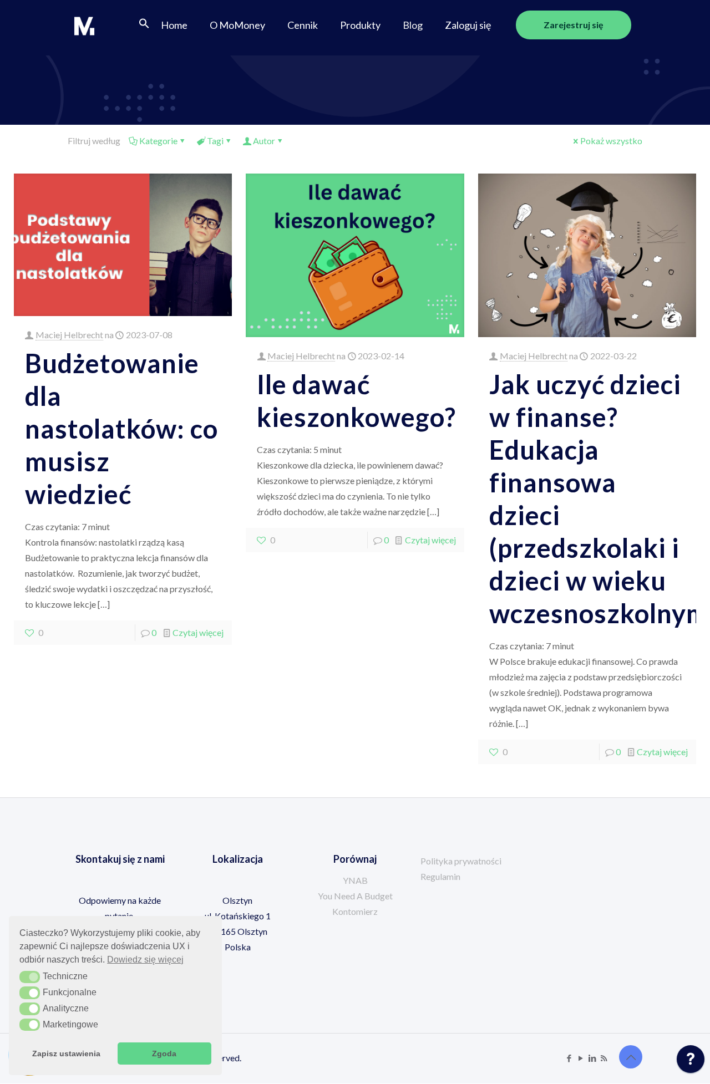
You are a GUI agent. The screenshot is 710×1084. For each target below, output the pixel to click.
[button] (144, 25)
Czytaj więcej (198, 632)
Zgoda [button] (164, 1053)
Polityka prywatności (460, 861)
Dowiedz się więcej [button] (145, 959)
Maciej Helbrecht (69, 334)
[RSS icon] (604, 1058)
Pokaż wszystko (611, 140)
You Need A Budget (355, 895)
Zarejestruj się (574, 24)
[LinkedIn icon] (592, 1058)
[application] (690, 1062)
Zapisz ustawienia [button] (66, 1053)
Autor (264, 140)
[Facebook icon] (569, 1058)
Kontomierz (355, 911)
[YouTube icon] (580, 1058)
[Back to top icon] (630, 1056)
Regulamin (440, 876)
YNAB (355, 880)
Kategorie (158, 140)
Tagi (215, 140)
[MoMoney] (84, 25)
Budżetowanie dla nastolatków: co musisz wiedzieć (121, 429)
